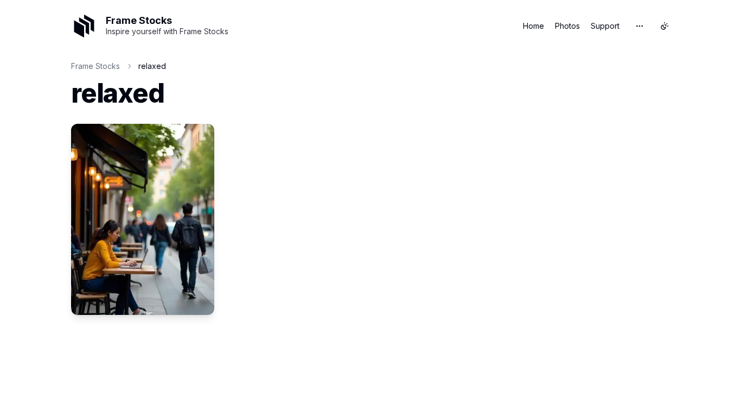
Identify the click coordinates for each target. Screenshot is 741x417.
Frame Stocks (95, 66)
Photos (567, 25)
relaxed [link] (152, 66)
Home (533, 25)
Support (605, 25)
